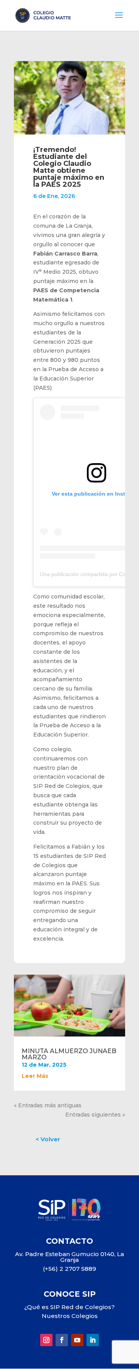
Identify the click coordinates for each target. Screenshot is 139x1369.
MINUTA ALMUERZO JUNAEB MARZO (69, 1054)
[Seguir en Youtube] (77, 1340)
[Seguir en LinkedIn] (92, 1340)
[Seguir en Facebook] (62, 1340)
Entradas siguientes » (95, 1114)
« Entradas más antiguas (47, 1105)
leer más (35, 1075)
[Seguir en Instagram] (46, 1340)
